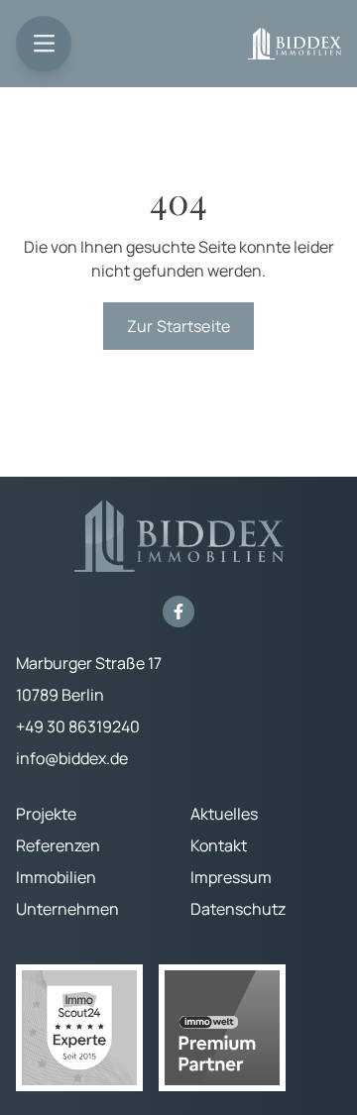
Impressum (231, 877)
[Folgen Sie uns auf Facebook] (178, 611)
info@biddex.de (72, 758)
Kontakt (218, 845)
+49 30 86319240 (78, 726)
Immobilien (56, 877)
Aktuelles (224, 814)
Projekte (46, 814)
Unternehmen (67, 909)
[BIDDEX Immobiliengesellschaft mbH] (294, 43)
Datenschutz (238, 909)
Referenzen (58, 845)
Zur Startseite (178, 326)
